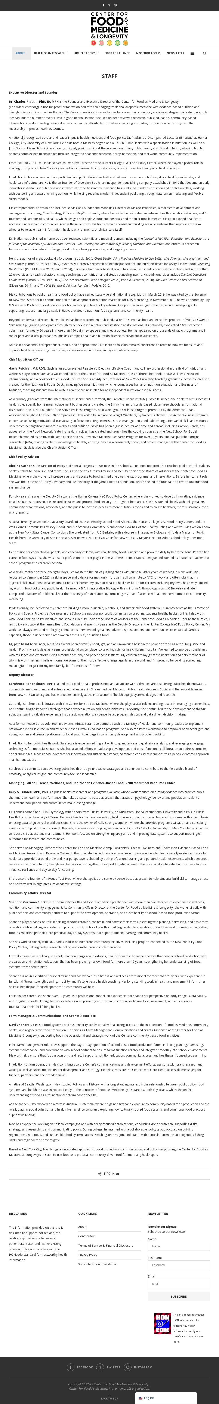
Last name (155, 1258)
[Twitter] (109, 5)
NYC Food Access (148, 53)
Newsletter (175, 53)
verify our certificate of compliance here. (188, 1336)
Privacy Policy (87, 1255)
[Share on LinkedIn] (113, 1174)
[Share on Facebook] (104, 1174)
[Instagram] (115, 5)
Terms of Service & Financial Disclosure (105, 1245)
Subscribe (179, 1296)
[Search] (205, 53)
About (20, 53)
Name (152, 1239)
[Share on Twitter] (108, 1174)
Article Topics (84, 53)
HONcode (16, 1254)
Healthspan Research (49, 53)
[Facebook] (103, 5)
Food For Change (117, 53)
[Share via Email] (117, 1174)
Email (151, 1276)
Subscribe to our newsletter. (97, 1264)
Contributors (87, 1236)
